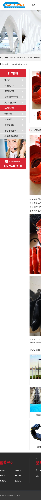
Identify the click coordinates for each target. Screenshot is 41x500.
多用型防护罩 (10, 102)
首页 (34, 5)
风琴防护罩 (9, 91)
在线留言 (3, 481)
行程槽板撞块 (10, 130)
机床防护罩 (21, 57)
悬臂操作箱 (9, 125)
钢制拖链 (37, 57)
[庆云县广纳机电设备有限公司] (14, 5)
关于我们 (3, 470)
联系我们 (18, 481)
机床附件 (13, 73)
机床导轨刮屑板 (11, 136)
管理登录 (3, 495)
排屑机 (7, 80)
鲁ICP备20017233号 (14, 495)
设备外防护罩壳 (11, 96)
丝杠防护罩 (18, 64)
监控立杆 (13, 57)
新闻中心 (3, 475)
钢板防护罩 (9, 85)
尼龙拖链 (29, 57)
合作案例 (18, 475)
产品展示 (18, 470)
